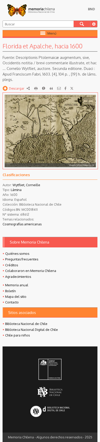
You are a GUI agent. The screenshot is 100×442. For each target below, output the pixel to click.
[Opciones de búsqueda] (93, 24)
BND (91, 9)
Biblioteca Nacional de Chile (26, 324)
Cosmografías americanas (22, 224)
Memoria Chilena (30, 10)
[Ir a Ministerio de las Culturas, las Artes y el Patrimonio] (50, 369)
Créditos (11, 265)
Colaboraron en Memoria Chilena (30, 271)
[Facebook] (65, 88)
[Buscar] (82, 24)
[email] (59, 88)
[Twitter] (71, 88)
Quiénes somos (17, 253)
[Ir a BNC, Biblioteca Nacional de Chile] (50, 392)
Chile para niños (17, 335)
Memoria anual (16, 285)
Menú (51, 33)
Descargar (16, 88)
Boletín (10, 291)
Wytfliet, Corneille (26, 185)
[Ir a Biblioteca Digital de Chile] (50, 412)
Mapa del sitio (15, 296)
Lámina (16, 190)
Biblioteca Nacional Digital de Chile (31, 330)
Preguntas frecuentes (21, 259)
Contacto (12, 302)
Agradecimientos (18, 277)
